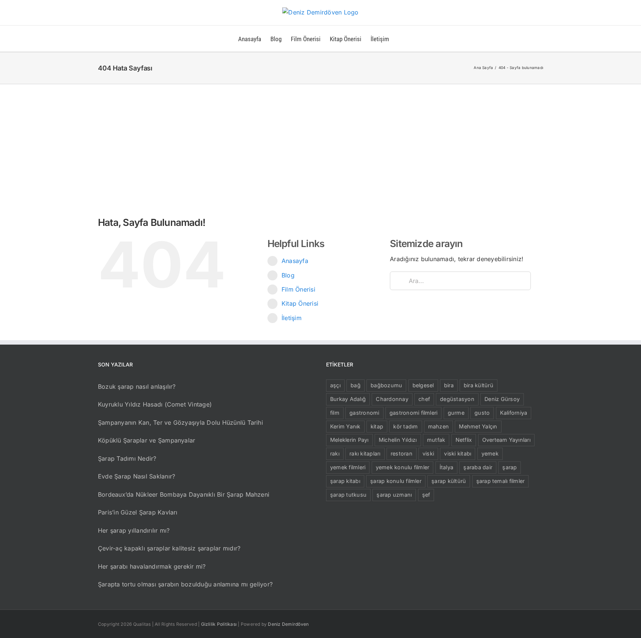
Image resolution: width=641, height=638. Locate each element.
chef (424, 399)
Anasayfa (295, 260)
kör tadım (405, 426)
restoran (401, 453)
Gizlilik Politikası (219, 624)
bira (449, 385)
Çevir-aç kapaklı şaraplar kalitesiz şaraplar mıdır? (169, 548)
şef (426, 494)
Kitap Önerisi (300, 303)
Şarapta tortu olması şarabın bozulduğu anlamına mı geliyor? (185, 584)
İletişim (292, 318)
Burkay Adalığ (348, 399)
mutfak (436, 440)
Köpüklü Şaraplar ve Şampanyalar (146, 440)
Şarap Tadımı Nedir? (127, 458)
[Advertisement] (320, 140)
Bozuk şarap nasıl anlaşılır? (137, 386)
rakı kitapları (364, 453)
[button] (400, 39)
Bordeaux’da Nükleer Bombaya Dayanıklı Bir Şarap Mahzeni (183, 494)
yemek (490, 453)
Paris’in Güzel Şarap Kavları (138, 512)
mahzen (438, 426)
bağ (356, 385)
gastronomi (364, 413)
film (334, 413)
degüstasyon (457, 399)
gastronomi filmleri (413, 413)
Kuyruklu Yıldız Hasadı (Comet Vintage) (155, 404)
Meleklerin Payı (349, 440)
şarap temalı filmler (500, 481)
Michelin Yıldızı (398, 440)
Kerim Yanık (345, 426)
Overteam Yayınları (506, 440)
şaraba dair (477, 467)
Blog (288, 275)
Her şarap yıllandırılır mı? (134, 530)
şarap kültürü (448, 481)
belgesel (423, 385)
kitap (377, 426)
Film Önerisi (298, 289)
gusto (482, 413)
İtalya (446, 467)
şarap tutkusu (348, 494)
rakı (334, 453)
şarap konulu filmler (395, 481)
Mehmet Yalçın (478, 426)
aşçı (335, 385)
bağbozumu (386, 385)
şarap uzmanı (394, 494)
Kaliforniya (513, 413)
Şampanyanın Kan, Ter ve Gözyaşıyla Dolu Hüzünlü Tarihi (180, 422)
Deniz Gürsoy (502, 399)
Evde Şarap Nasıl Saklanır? (136, 476)
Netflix (464, 440)
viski (428, 453)
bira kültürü (478, 385)
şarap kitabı (345, 481)
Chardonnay (392, 399)
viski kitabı (457, 453)
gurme (456, 413)
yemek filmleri (347, 467)
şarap (509, 467)
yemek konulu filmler (403, 467)
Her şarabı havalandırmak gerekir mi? (152, 566)
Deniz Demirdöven (288, 624)
